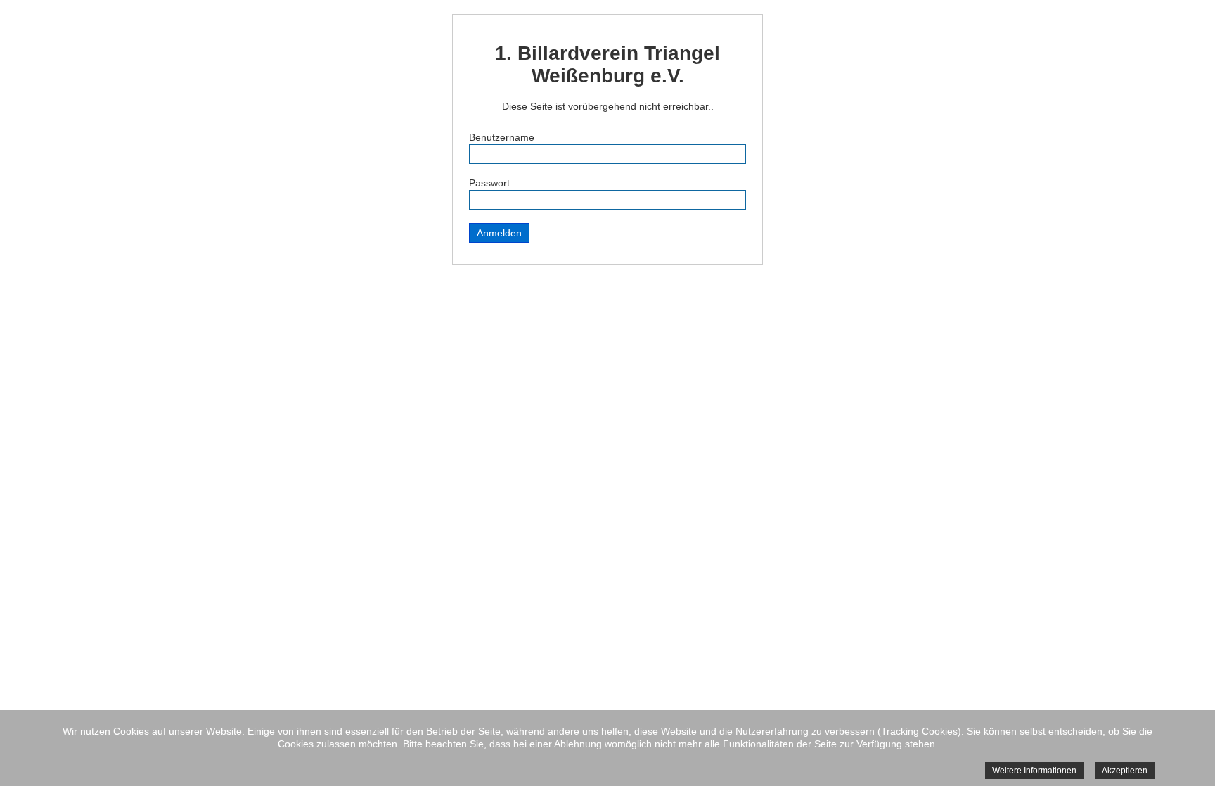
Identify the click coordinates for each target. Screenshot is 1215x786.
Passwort (489, 183)
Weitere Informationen (1034, 770)
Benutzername (501, 137)
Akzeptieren (1125, 770)
